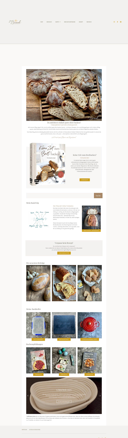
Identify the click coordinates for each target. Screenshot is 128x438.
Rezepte (57, 22)
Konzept (81, 22)
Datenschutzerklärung (34, 429)
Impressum (24, 429)
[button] (28, 396)
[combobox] (59, 195)
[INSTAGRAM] (114, 22)
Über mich (89, 22)
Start (41, 22)
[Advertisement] (64, 55)
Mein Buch (49, 22)
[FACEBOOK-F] (117, 22)
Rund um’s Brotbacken (69, 22)
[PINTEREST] (121, 22)
